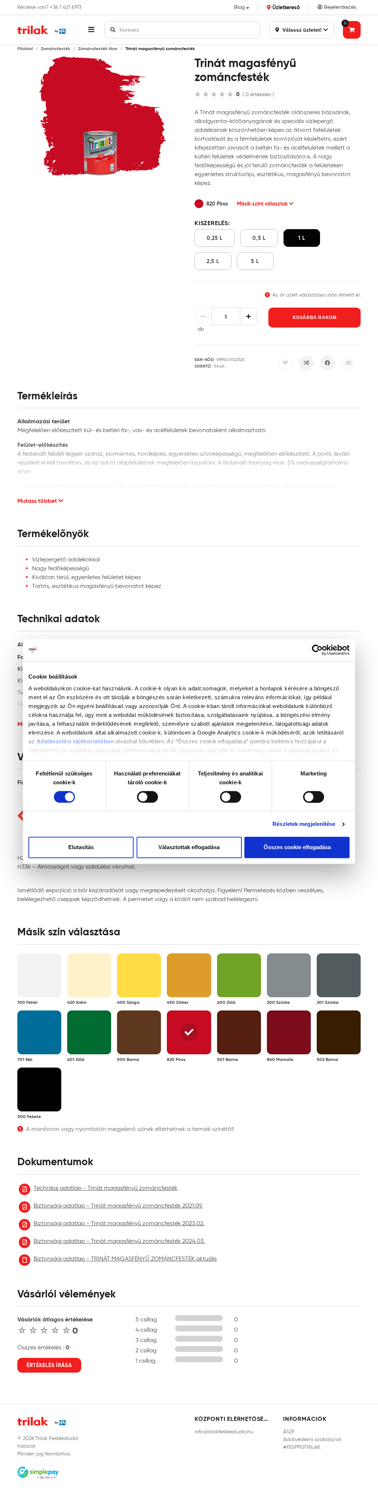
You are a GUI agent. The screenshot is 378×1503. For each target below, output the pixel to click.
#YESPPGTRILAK (301, 1447)
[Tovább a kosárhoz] (352, 30)
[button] (91, 30)
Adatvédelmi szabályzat (312, 1439)
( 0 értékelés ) (258, 94)
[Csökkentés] (203, 316)
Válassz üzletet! (301, 30)
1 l (301, 238)
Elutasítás (81, 847)
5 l (255, 261)
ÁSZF (289, 1432)
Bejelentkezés (339, 7)
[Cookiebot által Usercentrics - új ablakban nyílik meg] (317, 649)
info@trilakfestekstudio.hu (224, 1432)
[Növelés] (248, 316)
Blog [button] (239, 7)
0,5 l (259, 238)
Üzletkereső (285, 7)
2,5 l (213, 261)
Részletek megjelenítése (303, 824)
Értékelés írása (49, 1365)
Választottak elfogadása (189, 847)
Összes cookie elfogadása (297, 847)
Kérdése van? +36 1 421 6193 (49, 7)
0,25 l (215, 238)
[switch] (147, 797)
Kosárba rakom (315, 317)
